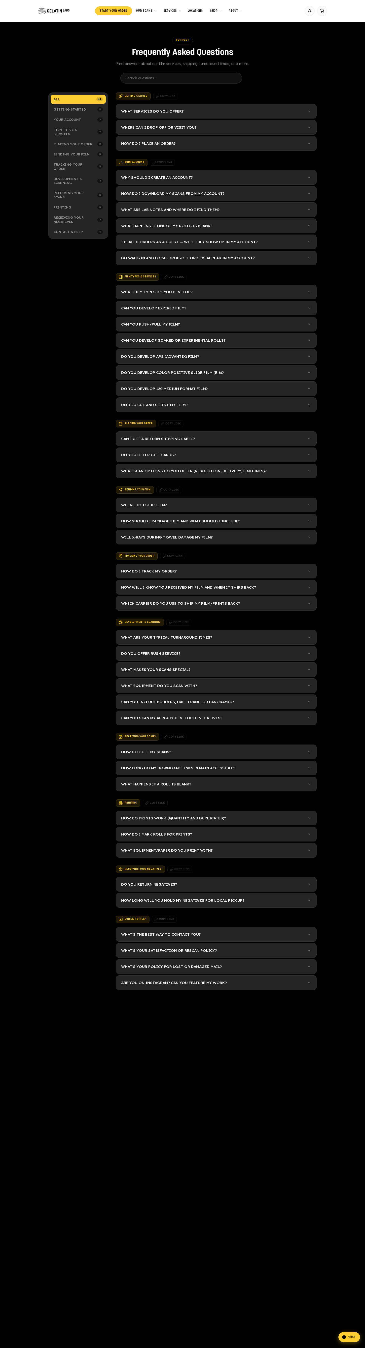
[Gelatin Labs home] (54, 11)
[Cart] (322, 11)
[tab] (78, 99)
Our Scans (144, 10)
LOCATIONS (195, 10)
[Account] (310, 11)
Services (170, 10)
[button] (349, 1337)
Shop (214, 10)
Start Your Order (114, 10)
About (233, 10)
